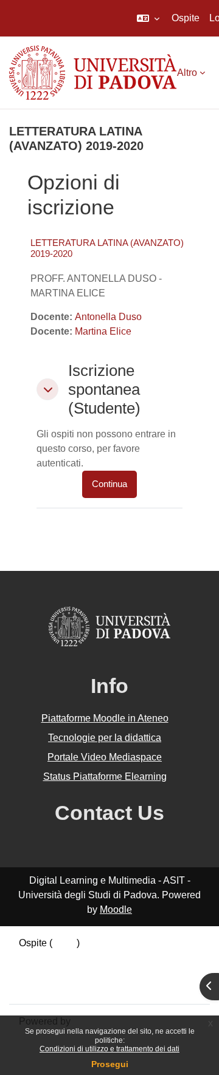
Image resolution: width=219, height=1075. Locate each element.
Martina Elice (103, 331)
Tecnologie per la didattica (104, 737)
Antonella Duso (108, 317)
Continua (109, 484)
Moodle (116, 909)
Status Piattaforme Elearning (105, 776)
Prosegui (109, 1064)
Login (64, 943)
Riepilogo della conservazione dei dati (101, 957)
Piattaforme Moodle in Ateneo (105, 718)
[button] (148, 18)
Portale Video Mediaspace (104, 757)
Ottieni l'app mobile (60, 986)
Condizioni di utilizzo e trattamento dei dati (109, 1049)
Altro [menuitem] (187, 72)
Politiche (38, 972)
